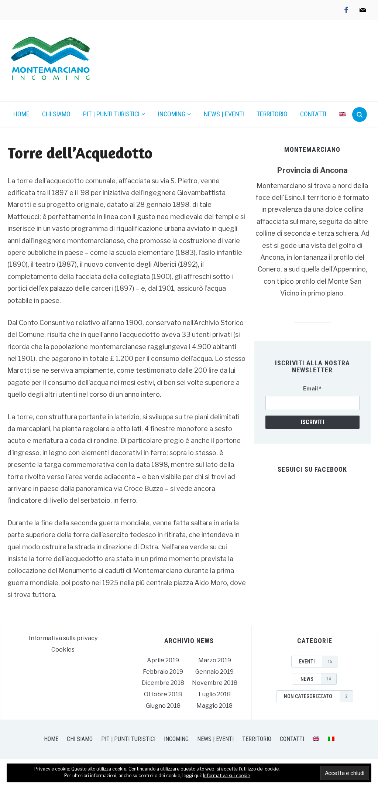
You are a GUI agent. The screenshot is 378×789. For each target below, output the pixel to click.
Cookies (63, 649)
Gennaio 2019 (214, 671)
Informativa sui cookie (226, 775)
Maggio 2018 (214, 705)
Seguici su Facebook (312, 469)
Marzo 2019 (214, 660)
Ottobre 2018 (163, 694)
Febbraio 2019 (163, 671)
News (315, 679)
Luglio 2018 (215, 694)
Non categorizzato (315, 696)
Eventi (315, 662)
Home (21, 114)
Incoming (171, 114)
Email (312, 388)
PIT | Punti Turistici (111, 114)
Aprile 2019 (163, 660)
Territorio (272, 114)
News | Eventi (224, 114)
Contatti (313, 114)
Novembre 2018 (214, 682)
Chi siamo (56, 114)
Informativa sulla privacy (63, 638)
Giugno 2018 (163, 705)
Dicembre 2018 (163, 682)
